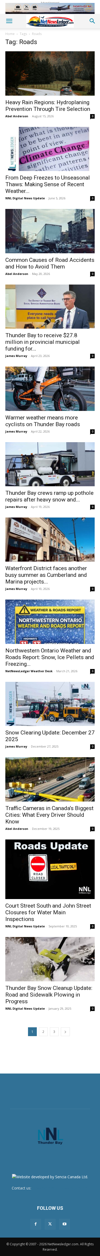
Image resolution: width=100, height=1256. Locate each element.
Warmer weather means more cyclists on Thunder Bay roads (42, 420)
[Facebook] (35, 1224)
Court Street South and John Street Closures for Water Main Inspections (48, 912)
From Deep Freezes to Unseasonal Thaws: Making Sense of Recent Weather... (47, 184)
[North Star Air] (50, 8)
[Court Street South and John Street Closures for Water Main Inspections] (50, 869)
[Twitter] (50, 1224)
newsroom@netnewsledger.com (60, 1188)
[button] (9, 21)
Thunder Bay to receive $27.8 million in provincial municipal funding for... (42, 342)
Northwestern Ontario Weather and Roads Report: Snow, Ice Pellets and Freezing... (49, 657)
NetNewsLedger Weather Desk (29, 671)
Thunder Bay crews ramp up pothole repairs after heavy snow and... (49, 496)
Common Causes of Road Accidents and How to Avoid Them (49, 263)
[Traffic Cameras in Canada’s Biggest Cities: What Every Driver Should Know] (50, 779)
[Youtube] (64, 1224)
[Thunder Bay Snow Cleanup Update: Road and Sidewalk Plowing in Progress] (50, 959)
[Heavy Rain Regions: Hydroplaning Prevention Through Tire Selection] (50, 73)
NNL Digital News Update (25, 198)
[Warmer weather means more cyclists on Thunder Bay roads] (50, 389)
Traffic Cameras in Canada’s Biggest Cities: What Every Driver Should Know (49, 815)
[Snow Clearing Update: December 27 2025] (50, 704)
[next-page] (65, 1031)
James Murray (16, 356)
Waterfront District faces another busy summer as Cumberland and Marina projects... (46, 575)
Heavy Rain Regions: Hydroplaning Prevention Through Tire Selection (47, 105)
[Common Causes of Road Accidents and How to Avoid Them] (50, 231)
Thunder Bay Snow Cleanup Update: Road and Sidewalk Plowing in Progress (48, 995)
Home (10, 34)
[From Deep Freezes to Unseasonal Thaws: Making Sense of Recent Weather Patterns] (50, 149)
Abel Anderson (16, 116)
